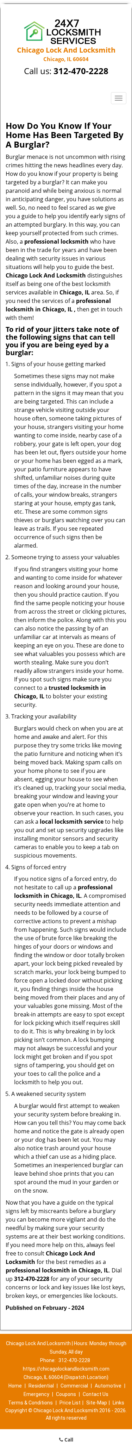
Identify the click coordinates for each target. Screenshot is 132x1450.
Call (68, 1439)
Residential (41, 1386)
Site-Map (96, 1403)
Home (15, 1386)
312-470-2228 (81, 71)
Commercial (74, 1386)
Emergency (36, 1394)
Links (118, 1403)
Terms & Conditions (30, 1403)
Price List (70, 1403)
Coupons (66, 1394)
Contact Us (95, 1394)
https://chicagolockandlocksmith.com (66, 1369)
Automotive (108, 1386)
